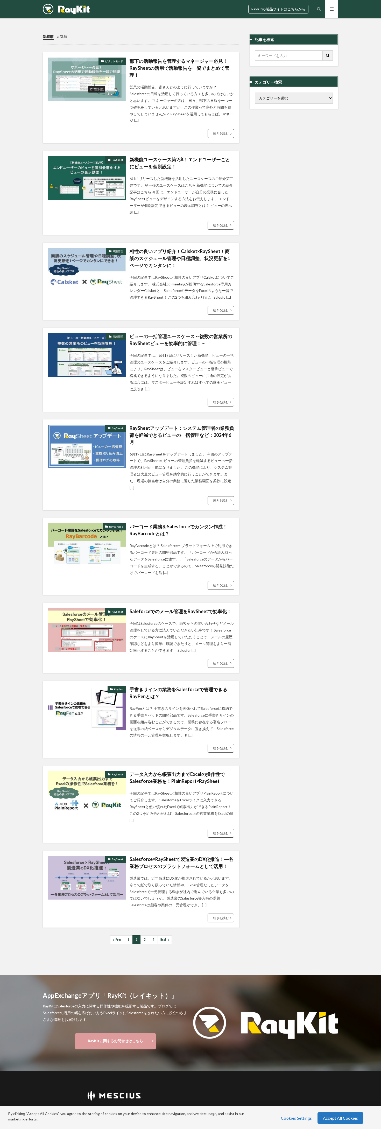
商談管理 (118, 251)
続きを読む (221, 133)
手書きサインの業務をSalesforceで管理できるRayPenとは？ (178, 692)
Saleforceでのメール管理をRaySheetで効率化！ (180, 611)
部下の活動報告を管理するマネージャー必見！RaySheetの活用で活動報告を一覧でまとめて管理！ (179, 68)
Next (163, 940)
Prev (118, 940)
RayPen (118, 689)
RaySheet (117, 159)
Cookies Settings (296, 1118)
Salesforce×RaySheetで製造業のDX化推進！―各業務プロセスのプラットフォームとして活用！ (182, 862)
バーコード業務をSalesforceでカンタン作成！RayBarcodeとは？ (178, 530)
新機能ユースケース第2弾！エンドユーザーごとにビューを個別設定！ (180, 163)
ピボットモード (114, 61)
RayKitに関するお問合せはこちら (115, 1041)
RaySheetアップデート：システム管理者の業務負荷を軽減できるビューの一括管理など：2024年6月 (182, 435)
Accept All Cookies (340, 1118)
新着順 (48, 36)
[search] (328, 55)
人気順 (61, 36)
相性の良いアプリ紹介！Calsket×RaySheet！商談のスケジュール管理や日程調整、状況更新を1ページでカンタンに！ (180, 258)
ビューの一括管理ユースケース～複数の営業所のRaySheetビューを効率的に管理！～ (181, 339)
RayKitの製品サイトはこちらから (278, 9)
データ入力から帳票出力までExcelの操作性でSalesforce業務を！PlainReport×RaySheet (177, 777)
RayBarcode (116, 526)
